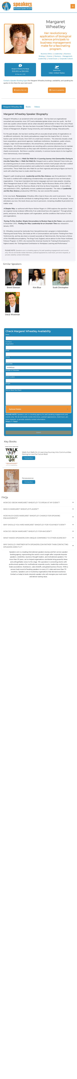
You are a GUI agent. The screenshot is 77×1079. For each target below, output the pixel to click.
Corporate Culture (66, 58)
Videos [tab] (37, 107)
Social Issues (53, 58)
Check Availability (57, 90)
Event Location (11, 377)
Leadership (58, 54)
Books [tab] (28, 107)
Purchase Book (29, 458)
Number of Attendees (13, 370)
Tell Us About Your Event (13, 390)
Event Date (10, 364)
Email (8, 350)
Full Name (9, 342)
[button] (38, 409)
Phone (8, 357)
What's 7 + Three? (12, 422)
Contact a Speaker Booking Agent (16, 80)
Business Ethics (46, 54)
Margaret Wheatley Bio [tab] (12, 107)
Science (49, 56)
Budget (8, 384)
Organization (10, 344)
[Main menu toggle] (72, 6)
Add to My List (20, 90)
